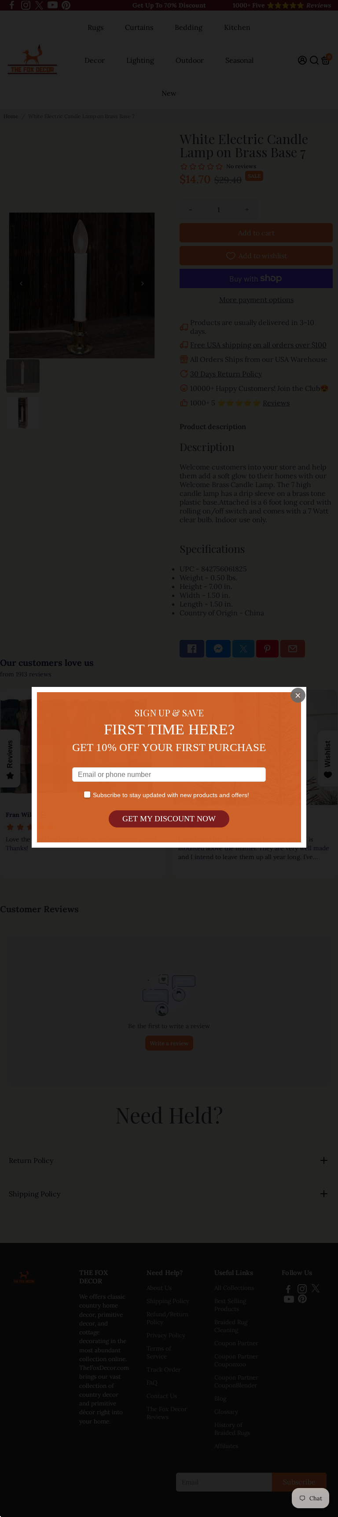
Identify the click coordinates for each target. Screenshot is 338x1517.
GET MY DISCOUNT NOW (169, 818)
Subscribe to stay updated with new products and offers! (171, 794)
